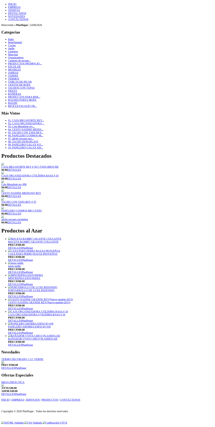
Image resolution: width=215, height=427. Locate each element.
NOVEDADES (16, 16)
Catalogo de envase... (19, 60)
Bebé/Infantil (15, 42)
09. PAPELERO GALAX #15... (25, 144)
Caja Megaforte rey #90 (14, 184)
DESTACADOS (17, 13)
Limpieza (13, 51)
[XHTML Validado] (12, 422)
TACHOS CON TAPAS (21, 87)
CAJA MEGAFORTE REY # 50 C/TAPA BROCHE (30, 166)
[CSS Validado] (33, 422)
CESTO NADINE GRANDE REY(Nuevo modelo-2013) (39, 302)
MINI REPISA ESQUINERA (24, 278)
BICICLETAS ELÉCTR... (22, 106)
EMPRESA (14, 7)
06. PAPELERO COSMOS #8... (25, 135)
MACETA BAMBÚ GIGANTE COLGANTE (33, 241)
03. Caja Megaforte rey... (21, 126)
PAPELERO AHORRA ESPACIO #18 (29, 326)
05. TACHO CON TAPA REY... (25, 132)
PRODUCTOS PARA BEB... (24, 97)
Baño (11, 39)
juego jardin (14, 266)
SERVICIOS (33, 399)
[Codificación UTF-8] (55, 422)
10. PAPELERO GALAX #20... (25, 147)
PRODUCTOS (50, 399)
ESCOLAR (14, 66)
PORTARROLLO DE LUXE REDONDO (31, 290)
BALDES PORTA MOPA (22, 100)
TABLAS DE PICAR (20, 81)
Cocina (12, 45)
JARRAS (13, 72)
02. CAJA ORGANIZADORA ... (26, 123)
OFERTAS (14, 10)
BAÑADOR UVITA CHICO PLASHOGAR (32, 338)
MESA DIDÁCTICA (13, 382)
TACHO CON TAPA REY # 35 (18, 201)
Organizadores (16, 57)
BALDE (12, 103)
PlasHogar (27, 247)
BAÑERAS (14, 93)
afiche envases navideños (14, 219)
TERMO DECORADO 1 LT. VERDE (22, 359)
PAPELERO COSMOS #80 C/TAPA (21, 210)
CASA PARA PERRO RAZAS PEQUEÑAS (32, 253)
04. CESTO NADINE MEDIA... (26, 129)
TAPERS (13, 75)
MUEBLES (14, 69)
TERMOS (13, 78)
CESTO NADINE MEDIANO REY (21, 193)
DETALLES (14, 169)
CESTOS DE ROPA (19, 84)
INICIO (12, 4)
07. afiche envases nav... (21, 138)
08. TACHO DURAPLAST (23, 141)
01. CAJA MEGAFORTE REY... (26, 120)
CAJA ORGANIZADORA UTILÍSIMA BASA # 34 (29, 175)
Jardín (11, 48)
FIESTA (12, 90)
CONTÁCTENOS (18, 19)
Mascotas (13, 54)
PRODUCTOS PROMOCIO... (25, 63)
